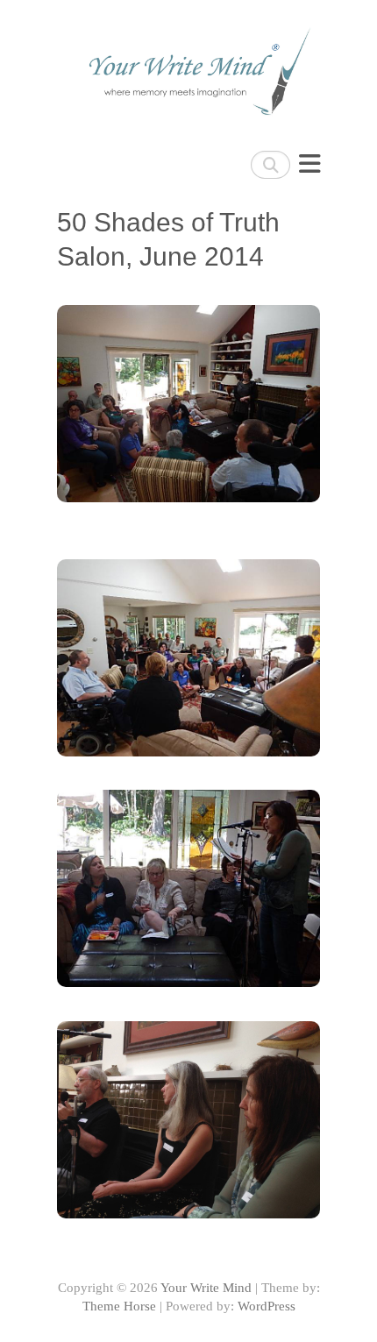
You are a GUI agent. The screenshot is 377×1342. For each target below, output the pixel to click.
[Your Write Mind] (188, 66)
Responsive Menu (309, 164)
